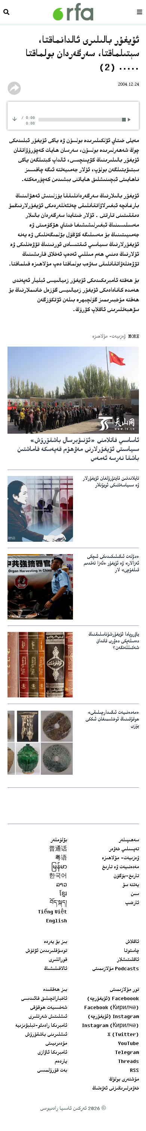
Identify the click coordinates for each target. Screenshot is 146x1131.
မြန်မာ (59, 867)
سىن (135, 894)
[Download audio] (14, 118)
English (56, 921)
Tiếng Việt (52, 912)
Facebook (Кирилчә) (111, 1008)
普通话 (58, 849)
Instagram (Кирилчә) (110, 1026)
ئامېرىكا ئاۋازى (52, 1053)
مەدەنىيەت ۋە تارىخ (120, 867)
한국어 (58, 876)
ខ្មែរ (63, 894)
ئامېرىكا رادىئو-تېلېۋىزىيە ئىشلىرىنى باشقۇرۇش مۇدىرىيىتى (41, 1035)
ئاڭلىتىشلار (128, 960)
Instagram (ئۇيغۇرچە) (113, 1017)
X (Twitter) (123, 1035)
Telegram (127, 1053)
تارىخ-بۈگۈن (126, 876)
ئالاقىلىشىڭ (55, 969)
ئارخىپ (132, 903)
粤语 (61, 858)
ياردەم (61, 1062)
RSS (134, 1071)
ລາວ (61, 885)
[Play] (130, 119)
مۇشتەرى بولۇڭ (124, 1080)
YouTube (128, 1044)
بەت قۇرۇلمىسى (52, 1071)
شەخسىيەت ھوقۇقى (48, 1008)
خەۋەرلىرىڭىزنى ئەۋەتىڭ (115, 1088)
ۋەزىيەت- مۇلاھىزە (120, 858)
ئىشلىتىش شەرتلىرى (47, 1017)
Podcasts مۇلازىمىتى (115, 969)
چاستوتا (131, 951)
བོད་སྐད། (58, 903)
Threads (128, 1062)
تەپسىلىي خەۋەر (124, 849)
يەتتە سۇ (130, 885)
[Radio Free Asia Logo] (73, 12)
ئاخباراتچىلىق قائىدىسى (44, 999)
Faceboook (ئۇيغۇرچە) (113, 999)
